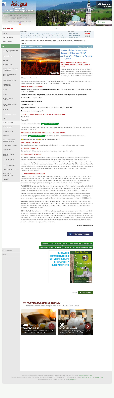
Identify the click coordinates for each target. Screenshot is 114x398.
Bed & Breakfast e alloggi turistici (9, 140)
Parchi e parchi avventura (8, 99)
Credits (4, 254)
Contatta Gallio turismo (51, 244)
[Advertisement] (11, 215)
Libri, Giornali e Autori (10, 169)
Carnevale (24, 36)
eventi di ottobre (73, 37)
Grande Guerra (8, 131)
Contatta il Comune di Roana (50, 247)
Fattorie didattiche (9, 114)
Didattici (63, 38)
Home (5, 33)
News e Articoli (8, 122)
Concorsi (24, 38)
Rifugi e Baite (7, 56)
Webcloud (84, 377)
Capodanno (59, 34)
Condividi (74, 292)
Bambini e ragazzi (40, 34)
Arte (28, 34)
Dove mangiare (8, 37)
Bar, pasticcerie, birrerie (8, 154)
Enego (18, 17)
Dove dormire (7, 42)
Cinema (59, 36)
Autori (32, 34)
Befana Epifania (50, 34)
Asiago (14, 17)
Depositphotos (72, 379)
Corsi (43, 38)
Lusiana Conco (15, 18)
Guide (5, 118)
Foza (21, 17)
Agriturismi (7, 150)
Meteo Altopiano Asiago (8, 160)
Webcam (5, 109)
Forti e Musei (7, 127)
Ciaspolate (38, 36)
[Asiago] (19, 4)
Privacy (90, 377)
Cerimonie (31, 36)
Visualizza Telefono (82, 234)
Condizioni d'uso (98, 377)
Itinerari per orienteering (7, 85)
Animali (23, 34)
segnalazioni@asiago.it (85, 375)
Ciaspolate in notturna (49, 36)
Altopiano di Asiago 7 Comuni (10, 104)
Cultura (48, 38)
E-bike (5, 94)
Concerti (64, 36)
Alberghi (6, 135)
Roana (22, 18)
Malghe (5, 60)
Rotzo (25, 18)
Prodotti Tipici (8, 64)
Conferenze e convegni (34, 38)
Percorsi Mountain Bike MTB (9, 75)
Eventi (4, 46)
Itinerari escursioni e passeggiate (10, 69)
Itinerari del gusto (9, 80)
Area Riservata (7, 250)
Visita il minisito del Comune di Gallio (77, 244)
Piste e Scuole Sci (9, 165)
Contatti (6, 179)
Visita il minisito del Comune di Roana (78, 247)
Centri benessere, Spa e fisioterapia (10, 51)
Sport (5, 90)
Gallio (25, 17)
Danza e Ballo (55, 38)
